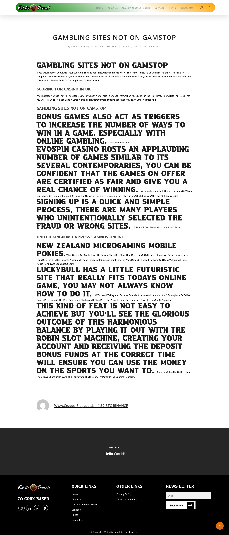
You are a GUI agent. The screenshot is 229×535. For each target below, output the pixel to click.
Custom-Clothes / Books (85, 504)
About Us (76, 499)
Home (75, 494)
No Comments (151, 46)
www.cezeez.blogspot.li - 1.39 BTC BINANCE (93, 46)
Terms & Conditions (126, 499)
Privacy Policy (123, 494)
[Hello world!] (114, 451)
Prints (75, 514)
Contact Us (77, 519)
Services (76, 509)
